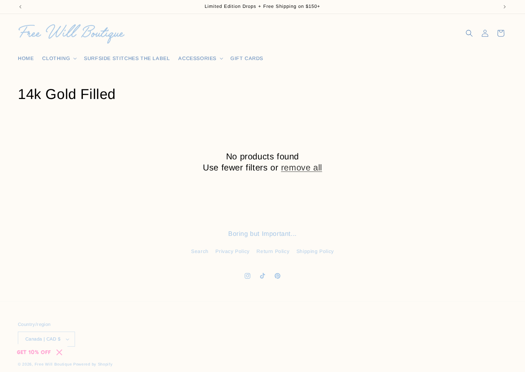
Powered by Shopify (93, 364)
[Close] (59, 352)
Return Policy (272, 251)
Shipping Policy (315, 251)
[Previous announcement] (20, 7)
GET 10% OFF (34, 352)
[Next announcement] (504, 7)
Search (200, 251)
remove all (301, 167)
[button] (59, 58)
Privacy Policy (232, 251)
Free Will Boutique (53, 364)
